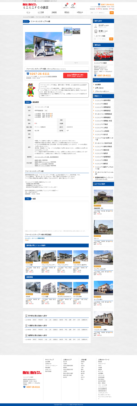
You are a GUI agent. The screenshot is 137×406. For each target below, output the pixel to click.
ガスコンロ (101, 375)
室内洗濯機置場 (102, 389)
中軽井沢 (40, 320)
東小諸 (103, 211)
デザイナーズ (101, 363)
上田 (50, 320)
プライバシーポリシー (51, 365)
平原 (66, 320)
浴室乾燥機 (101, 377)
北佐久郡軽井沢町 (68, 369)
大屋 (43, 115)
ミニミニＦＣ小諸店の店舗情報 (48, 76)
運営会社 (66, 12)
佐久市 (65, 361)
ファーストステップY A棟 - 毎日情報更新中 (47, 157)
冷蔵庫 (100, 367)
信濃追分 (55, 320)
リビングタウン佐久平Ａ (80, 265)
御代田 (35, 299)
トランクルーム (102, 387)
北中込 (83, 365)
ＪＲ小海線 (29, 267)
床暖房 (100, 369)
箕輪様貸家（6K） (99, 208)
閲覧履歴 (73, 5)
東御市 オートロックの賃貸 (42, 165)
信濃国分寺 (84, 320)
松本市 (65, 377)
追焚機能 (100, 373)
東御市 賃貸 (38, 160)
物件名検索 (48, 371)
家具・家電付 (101, 383)
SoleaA (28, 296)
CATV (99, 365)
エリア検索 (41, 12)
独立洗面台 (101, 379)
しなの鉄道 (38, 113)
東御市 (40, 110)
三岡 (82, 367)
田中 (43, 113)
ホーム (28, 12)
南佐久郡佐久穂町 (68, 373)
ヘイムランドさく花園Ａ (100, 329)
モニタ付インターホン (104, 394)
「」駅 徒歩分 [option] (33, 262)
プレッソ (96, 238)
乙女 (82, 375)
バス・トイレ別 (102, 385)
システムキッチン (103, 392)
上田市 (65, 371)
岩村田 (51, 267)
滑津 (82, 369)
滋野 (43, 117)
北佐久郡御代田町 (68, 365)
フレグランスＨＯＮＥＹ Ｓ (65, 296)
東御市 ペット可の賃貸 (41, 164)
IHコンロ (100, 371)
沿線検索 (54, 12)
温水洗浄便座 (101, 381)
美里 (102, 271)
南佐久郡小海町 (67, 375)
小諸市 (65, 363)
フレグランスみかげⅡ (99, 269)
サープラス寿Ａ (77, 296)
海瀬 (34, 267)
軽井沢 (34, 320)
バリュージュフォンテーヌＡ (49, 265)
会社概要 (47, 361)
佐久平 (83, 377)
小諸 (46, 320)
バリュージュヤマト (63, 265)
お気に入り (66, 5)
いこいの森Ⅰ (45, 296)
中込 (66, 267)
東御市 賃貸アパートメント (42, 162)
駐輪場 (100, 361)
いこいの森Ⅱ (29, 265)
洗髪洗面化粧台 (102, 391)
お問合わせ (80, 12)
